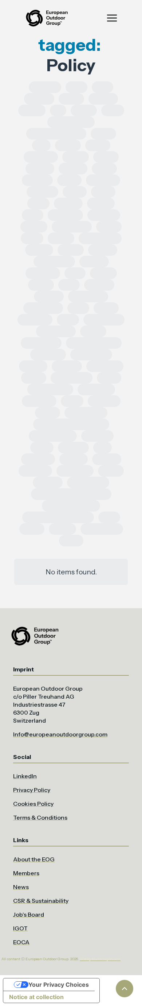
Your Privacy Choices (58, 984)
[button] (112, 18)
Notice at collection (36, 997)
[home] (46, 18)
